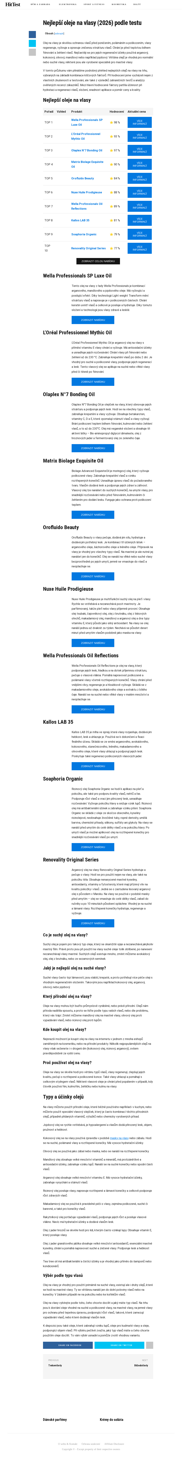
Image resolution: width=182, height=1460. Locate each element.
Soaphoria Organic (84, 234)
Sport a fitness (94, 4)
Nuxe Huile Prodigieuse (86, 192)
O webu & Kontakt (67, 1444)
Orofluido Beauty (82, 178)
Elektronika (68, 4)
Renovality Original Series (88, 248)
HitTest (12, 4)
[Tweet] (32, 43)
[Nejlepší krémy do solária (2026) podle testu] (126, 1400)
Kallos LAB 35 (80, 220)
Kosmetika (119, 4)
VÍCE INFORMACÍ (140, 122)
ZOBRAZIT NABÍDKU (93, 320)
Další (137, 4)
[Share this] (32, 34)
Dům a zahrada (40, 4)
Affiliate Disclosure (114, 1444)
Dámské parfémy (55, 1420)
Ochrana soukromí (91, 1444)
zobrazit (59, 33)
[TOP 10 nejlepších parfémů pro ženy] (69, 1400)
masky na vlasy (119, 1138)
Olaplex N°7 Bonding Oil (86, 150)
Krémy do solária (111, 1420)
